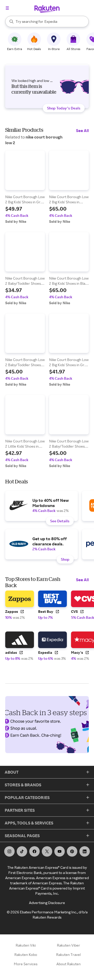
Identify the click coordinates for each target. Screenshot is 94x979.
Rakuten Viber (68, 945)
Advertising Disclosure (47, 902)
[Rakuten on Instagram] (9, 851)
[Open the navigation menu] (7, 8)
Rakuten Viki (26, 945)
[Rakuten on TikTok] (22, 851)
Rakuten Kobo (25, 954)
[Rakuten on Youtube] (59, 851)
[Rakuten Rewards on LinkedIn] (84, 851)
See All (82, 130)
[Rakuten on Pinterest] (72, 851)
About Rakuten (68, 964)
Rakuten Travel (68, 954)
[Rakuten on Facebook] (34, 851)
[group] (25, 187)
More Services (25, 964)
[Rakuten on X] (47, 851)
